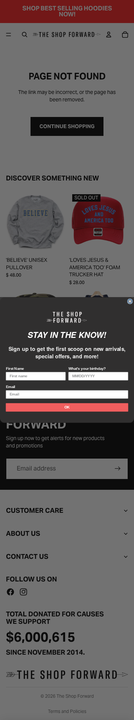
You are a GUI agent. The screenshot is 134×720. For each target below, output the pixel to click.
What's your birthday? (87, 368)
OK (67, 407)
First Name (15, 368)
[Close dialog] (130, 301)
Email (10, 386)
